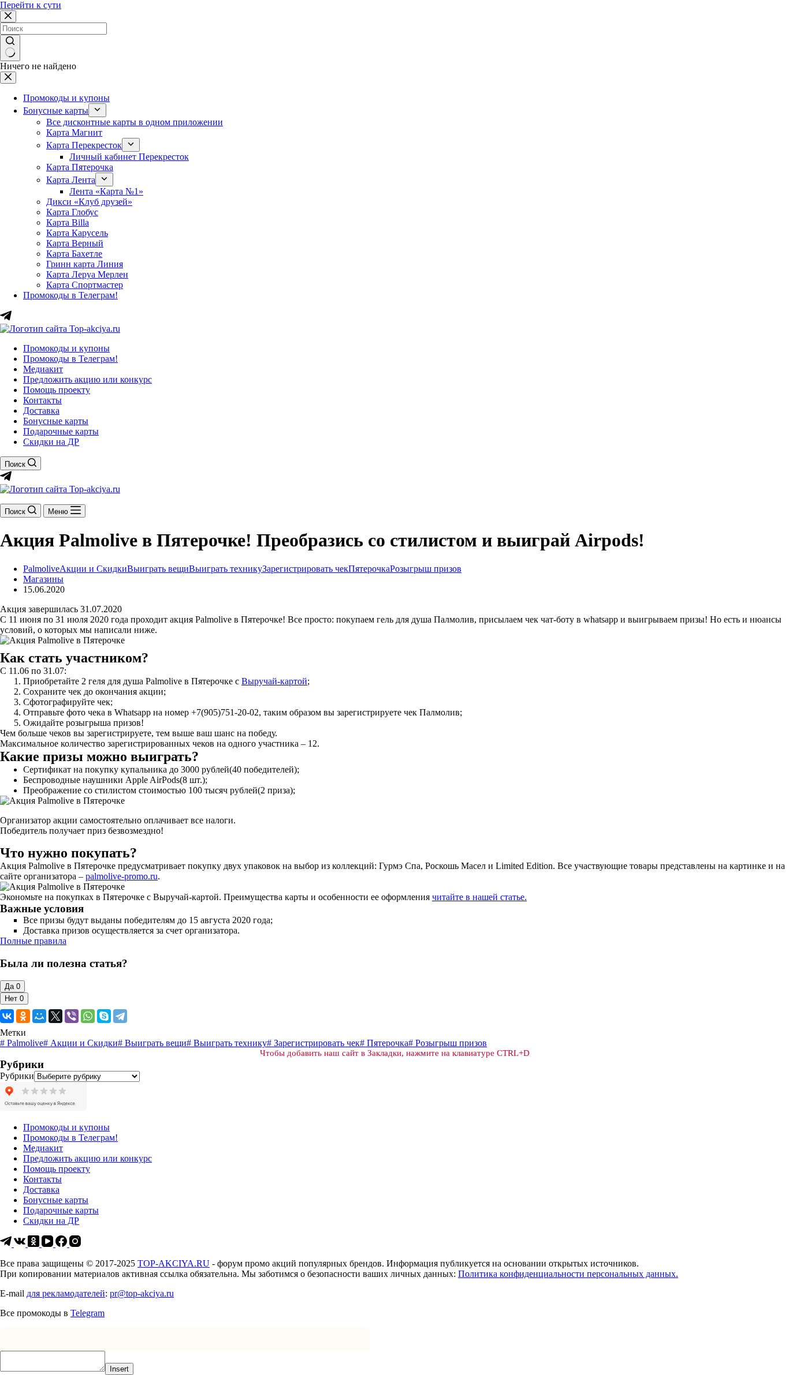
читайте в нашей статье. (479, 897)
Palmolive (41, 569)
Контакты (42, 400)
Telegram (87, 1313)
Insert (119, 1369)
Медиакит (43, 369)
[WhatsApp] (88, 1016)
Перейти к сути (30, 5)
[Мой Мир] (39, 1016)
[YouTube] (48, 1244)
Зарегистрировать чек (305, 569)
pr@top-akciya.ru (142, 1293)
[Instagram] (75, 1244)
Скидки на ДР (51, 442)
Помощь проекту (56, 390)
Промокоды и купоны (66, 348)
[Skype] (104, 1016)
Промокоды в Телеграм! (70, 359)
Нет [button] (14, 998)
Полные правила (33, 941)
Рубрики (17, 1076)
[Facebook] (62, 1244)
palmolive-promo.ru (121, 876)
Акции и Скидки (93, 569)
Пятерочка (369, 569)
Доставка (41, 410)
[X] (55, 1016)
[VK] (21, 1244)
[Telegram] (6, 479)
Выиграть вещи (158, 569)
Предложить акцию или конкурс (87, 379)
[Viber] (72, 1016)
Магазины (43, 579)
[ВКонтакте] (7, 1016)
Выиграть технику (225, 569)
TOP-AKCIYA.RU (173, 1263)
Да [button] (12, 986)
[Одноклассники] (23, 1016)
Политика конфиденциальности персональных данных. (568, 1274)
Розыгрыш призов (426, 569)
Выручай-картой (274, 681)
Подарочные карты (61, 431)
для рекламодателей (66, 1293)
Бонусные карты (55, 421)
